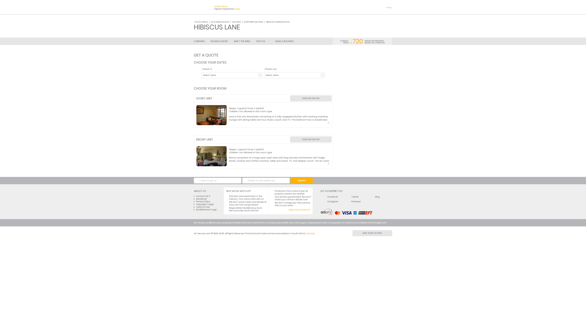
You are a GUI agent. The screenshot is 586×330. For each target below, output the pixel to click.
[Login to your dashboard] (371, 7)
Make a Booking (284, 41)
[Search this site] (365, 7)
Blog (377, 196)
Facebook (332, 196)
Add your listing (372, 233)
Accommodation (220, 22)
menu (383, 7)
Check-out (271, 69)
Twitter (355, 196)
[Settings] (376, 7)
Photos (260, 41)
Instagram (332, 201)
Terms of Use (203, 207)
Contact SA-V (203, 196)
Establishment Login (206, 209)
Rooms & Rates (219, 41)
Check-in (207, 69)
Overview (199, 41)
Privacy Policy (203, 201)
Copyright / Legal (205, 204)
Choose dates (311, 98)
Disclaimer (201, 199)
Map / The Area (242, 41)
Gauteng (236, 22)
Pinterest (356, 201)
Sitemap (310, 233)
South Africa (201, 22)
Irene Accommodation (277, 22)
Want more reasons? (299, 209)
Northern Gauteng (253, 22)
